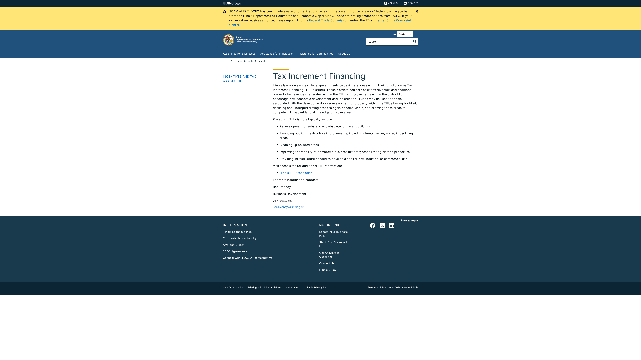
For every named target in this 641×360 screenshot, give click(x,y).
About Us (344, 53)
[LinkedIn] (391, 226)
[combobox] (405, 34)
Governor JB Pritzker (379, 287)
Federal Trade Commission (328, 20)
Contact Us (326, 263)
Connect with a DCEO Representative (247, 258)
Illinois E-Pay (327, 270)
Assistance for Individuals (276, 53)
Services (413, 3)
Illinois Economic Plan (237, 232)
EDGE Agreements (235, 251)
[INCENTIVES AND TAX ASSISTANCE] (265, 78)
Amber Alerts (293, 287)
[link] (372, 226)
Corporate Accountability (239, 238)
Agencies (393, 3)
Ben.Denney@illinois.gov (288, 207)
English (402, 34)
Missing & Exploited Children (264, 287)
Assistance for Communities (315, 53)
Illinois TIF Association (296, 173)
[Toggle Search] (414, 41)
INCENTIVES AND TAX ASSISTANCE (239, 79)
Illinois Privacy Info (316, 287)
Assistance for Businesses (239, 53)
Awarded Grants (233, 244)
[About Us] (352, 53)
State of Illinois (409, 287)
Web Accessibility (233, 287)
